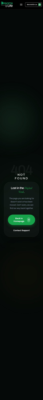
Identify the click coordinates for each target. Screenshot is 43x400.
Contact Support (21, 230)
